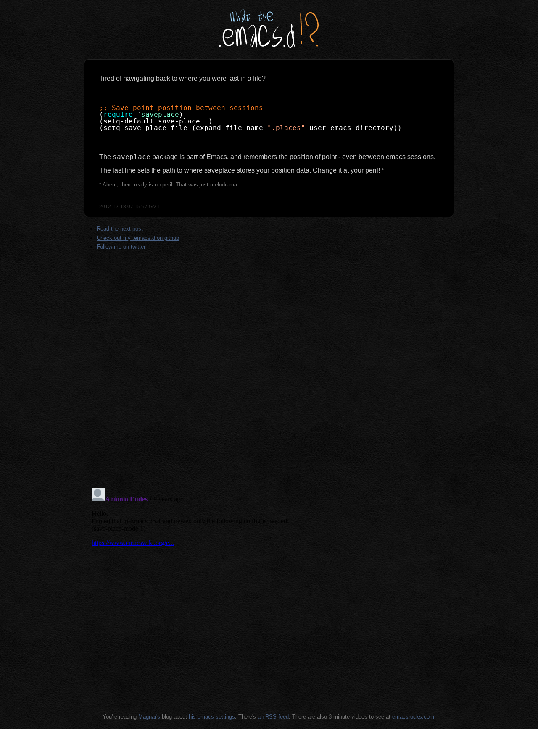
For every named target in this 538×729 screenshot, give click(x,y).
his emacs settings (212, 716)
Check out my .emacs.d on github (138, 238)
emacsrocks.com (413, 716)
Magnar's (149, 716)
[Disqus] (269, 372)
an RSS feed (273, 716)
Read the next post (120, 229)
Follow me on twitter (121, 247)
